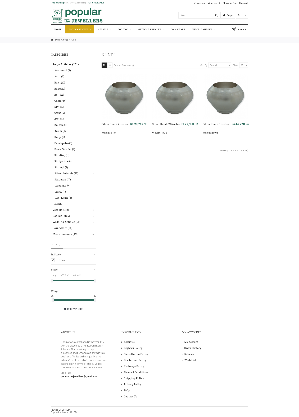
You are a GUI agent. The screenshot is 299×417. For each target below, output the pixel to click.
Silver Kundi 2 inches (115, 124)
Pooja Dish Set (64, 149)
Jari (59, 119)
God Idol (123, 29)
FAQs (127, 390)
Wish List (190, 360)
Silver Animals (66, 173)
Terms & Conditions (136, 372)
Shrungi (61, 167)
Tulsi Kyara (63, 197)
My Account (199, 3)
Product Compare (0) (124, 65)
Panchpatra (63, 143)
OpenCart (66, 410)
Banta (59, 88)
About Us (129, 342)
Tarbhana (62, 185)
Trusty (60, 191)
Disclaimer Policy (135, 360)
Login (229, 15)
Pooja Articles (78, 29)
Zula (58, 203)
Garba (59, 112)
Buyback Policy (133, 348)
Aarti (59, 76)
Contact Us (130, 396)
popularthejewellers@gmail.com (79, 376)
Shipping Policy (134, 378)
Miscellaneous (202, 29)
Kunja (59, 137)
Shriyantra (62, 161)
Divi (59, 106)
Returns (189, 354)
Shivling (61, 155)
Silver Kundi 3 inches (216, 124)
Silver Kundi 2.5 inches (166, 124)
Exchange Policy (134, 366)
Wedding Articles (149, 29)
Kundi (73, 39)
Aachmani (62, 70)
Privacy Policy (133, 384)
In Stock (60, 260)
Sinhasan (62, 179)
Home (58, 29)
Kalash (60, 125)
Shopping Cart (230, 3)
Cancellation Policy (136, 354)
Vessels (103, 29)
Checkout (243, 3)
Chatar (60, 100)
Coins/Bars (178, 29)
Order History (192, 348)
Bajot (59, 82)
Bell (59, 94)
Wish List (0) (214, 3)
